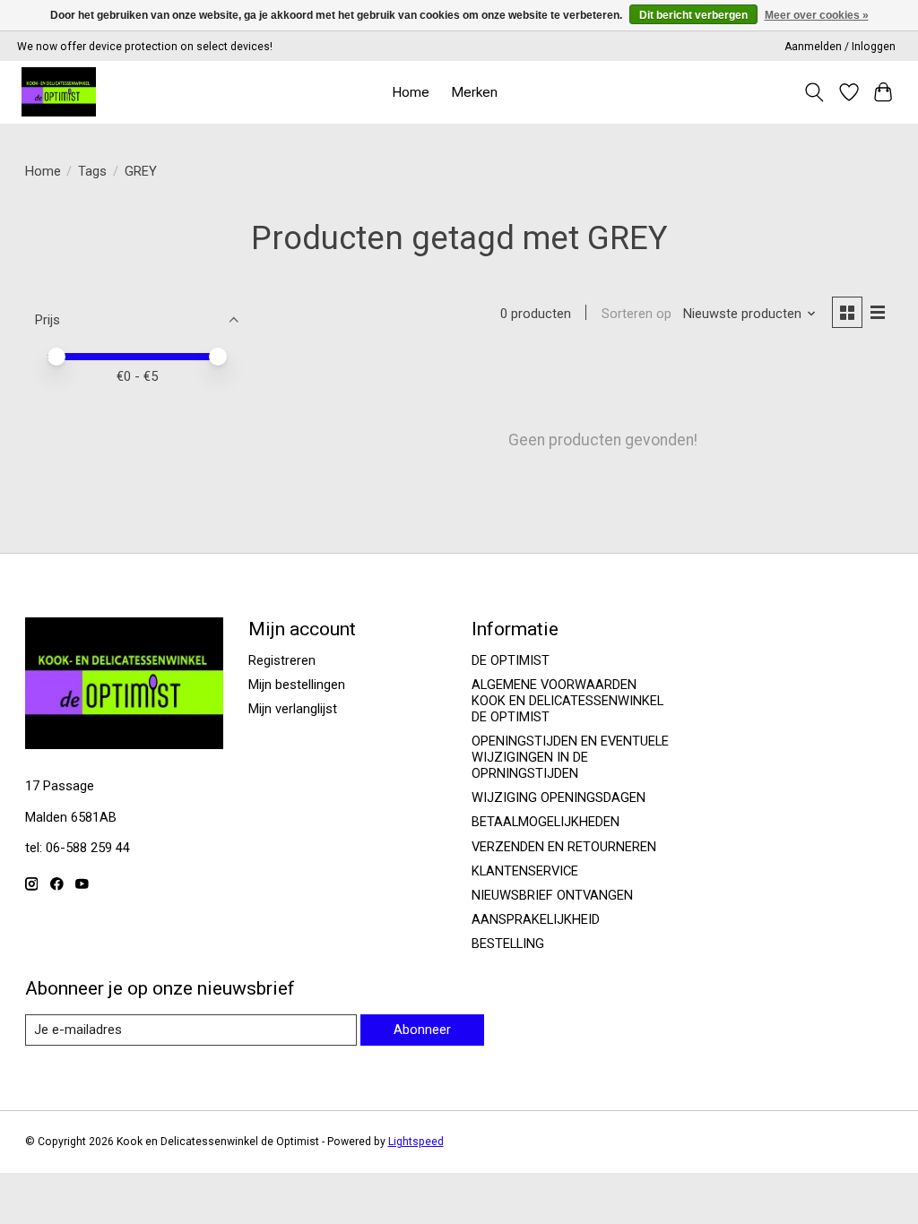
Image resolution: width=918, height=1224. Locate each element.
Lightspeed (416, 1141)
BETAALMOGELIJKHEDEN (545, 822)
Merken (474, 92)
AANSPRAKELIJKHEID (536, 919)
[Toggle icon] (814, 92)
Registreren (282, 660)
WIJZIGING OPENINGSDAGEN (558, 797)
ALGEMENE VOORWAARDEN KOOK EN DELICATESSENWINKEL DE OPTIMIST (567, 701)
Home (410, 92)
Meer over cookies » (817, 15)
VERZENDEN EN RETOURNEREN (564, 847)
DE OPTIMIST (511, 660)
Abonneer (422, 1029)
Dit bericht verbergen (693, 15)
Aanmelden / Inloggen (840, 46)
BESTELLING (508, 943)
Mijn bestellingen (296, 685)
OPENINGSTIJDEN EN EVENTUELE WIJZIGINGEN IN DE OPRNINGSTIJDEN (570, 757)
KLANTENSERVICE (525, 871)
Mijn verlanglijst (292, 709)
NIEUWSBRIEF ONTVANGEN (552, 895)
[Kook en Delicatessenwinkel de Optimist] (59, 91)
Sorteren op (636, 314)
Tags (92, 171)
